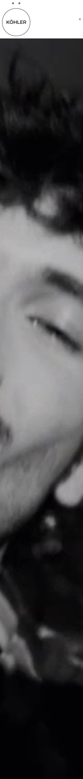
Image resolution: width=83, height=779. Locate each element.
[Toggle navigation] (68, 19)
